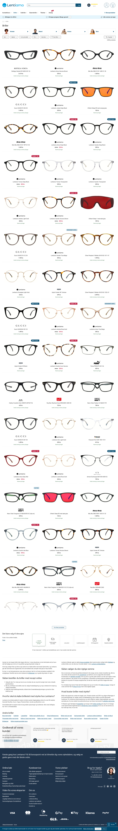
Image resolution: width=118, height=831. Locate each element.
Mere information (88, 829)
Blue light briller (6, 716)
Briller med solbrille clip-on (37, 716)
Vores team (32, 796)
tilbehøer (110, 662)
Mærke (13, 37)
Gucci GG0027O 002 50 (21, 108)
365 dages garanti (34, 781)
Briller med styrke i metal (44, 718)
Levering (4, 776)
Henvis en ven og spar (61, 776)
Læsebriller (24, 716)
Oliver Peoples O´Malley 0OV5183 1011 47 (97, 255)
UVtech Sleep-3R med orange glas (97, 108)
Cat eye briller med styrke (61, 718)
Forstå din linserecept (8, 794)
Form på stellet (24, 37)
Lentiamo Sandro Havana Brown (59, 218)
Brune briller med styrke (90, 718)
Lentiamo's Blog (33, 799)
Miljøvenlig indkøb (60, 781)
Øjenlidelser (5, 796)
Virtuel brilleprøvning (53, 716)
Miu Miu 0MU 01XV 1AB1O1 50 (97, 71)
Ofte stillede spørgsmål (35, 771)
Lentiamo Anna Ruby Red (21, 477)
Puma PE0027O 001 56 (97, 366)
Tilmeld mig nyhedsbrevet (108, 755)
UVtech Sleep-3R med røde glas (59, 513)
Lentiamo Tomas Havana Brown (59, 550)
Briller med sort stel (66, 716)
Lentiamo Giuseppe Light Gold (20, 292)
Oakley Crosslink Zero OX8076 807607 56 (21, 403)
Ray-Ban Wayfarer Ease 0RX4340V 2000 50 (59, 403)
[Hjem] (3, 21)
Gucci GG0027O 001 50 (21, 440)
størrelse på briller (75, 676)
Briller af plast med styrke (28, 718)
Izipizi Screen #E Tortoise (97, 550)
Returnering (32, 779)
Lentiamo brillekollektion (98, 664)
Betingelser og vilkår (7, 783)
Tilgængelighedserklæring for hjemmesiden (41, 774)
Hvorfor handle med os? (35, 804)
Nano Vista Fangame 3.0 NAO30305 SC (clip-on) (21, 513)
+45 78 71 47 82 (97, 775)
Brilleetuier (5, 721)
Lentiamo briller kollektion (94, 716)
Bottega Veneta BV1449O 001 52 (21, 71)
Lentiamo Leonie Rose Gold (59, 477)
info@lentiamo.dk (97, 777)
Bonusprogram (59, 774)
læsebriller (80, 704)
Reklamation (32, 776)
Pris (35, 37)
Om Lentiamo (32, 794)
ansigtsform (82, 675)
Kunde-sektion (33, 783)
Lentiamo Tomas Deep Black (21, 182)
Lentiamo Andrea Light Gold (21, 218)
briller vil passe (105, 685)
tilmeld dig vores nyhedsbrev (90, 706)
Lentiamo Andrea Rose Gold (59, 329)
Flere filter (55, 37)
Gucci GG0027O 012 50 (21, 255)
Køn (5, 37)
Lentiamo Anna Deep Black (59, 145)
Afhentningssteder (7, 779)
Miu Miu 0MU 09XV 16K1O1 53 (97, 513)
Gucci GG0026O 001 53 (21, 329)
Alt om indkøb (6, 771)
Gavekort (4, 781)
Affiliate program (60, 779)
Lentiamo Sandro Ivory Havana (59, 366)
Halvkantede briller (79, 716)
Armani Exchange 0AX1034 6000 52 (97, 477)
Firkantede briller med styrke (10, 718)
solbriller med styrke (108, 701)
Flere (3, 640)
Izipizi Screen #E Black (21, 366)
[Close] (115, 823)
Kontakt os (32, 806)
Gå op (15, 824)
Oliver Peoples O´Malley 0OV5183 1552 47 (97, 292)
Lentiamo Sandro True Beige (59, 255)
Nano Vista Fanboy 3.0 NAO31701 (97, 403)
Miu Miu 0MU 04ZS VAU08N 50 (21, 587)
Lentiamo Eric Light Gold (59, 440)
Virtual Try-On (77, 687)
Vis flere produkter (59, 627)
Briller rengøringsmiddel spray (19, 721)
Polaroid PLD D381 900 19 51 (97, 440)
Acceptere (98, 829)
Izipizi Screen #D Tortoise (59, 292)
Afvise (104, 829)
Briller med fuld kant (76, 718)
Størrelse (43, 37)
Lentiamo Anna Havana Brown (59, 71)
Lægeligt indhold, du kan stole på (11, 799)
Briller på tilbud (108, 716)
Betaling (4, 774)
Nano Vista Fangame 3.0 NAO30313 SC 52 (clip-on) (59, 587)
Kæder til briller (104, 718)
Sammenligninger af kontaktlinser (11, 801)
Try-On (112, 824)
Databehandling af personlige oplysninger (13, 786)
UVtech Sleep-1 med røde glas (97, 218)
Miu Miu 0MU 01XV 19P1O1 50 (21, 145)
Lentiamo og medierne (35, 801)
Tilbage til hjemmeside (7, 824)
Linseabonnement (60, 771)
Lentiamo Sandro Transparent (97, 182)
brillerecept (31, 673)
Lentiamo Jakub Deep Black (59, 108)
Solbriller (16, 716)
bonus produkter (84, 662)
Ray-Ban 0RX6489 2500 (97, 587)
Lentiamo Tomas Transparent (59, 182)
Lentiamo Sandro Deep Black (97, 145)
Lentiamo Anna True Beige (97, 329)
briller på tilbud (97, 704)
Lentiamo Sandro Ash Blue (20, 550)
